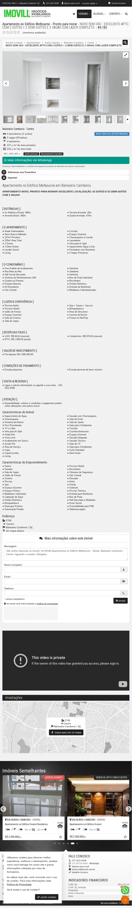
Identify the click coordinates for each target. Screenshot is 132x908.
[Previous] (3, 809)
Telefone (8, 588)
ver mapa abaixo (15, 530)
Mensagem (10, 546)
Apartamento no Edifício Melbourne (26, 24)
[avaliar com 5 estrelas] (18, 32)
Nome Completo (13, 564)
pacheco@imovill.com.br (83, 869)
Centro (30, 129)
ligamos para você (80, 866)
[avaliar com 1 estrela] (4, 32)
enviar (122, 600)
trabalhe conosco (80, 872)
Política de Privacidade (19, 884)
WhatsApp (94, 863)
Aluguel (98, 13)
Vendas (83, 13)
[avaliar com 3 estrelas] (11, 32)
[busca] (126, 14)
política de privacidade (47, 604)
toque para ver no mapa (67, 732)
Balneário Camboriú (13, 129)
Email (7, 576)
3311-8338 (52, 3)
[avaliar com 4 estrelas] (14, 32)
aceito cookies (48, 897)
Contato (114, 13)
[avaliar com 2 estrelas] (7, 32)
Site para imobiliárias (109, 903)
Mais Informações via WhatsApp (29, 160)
